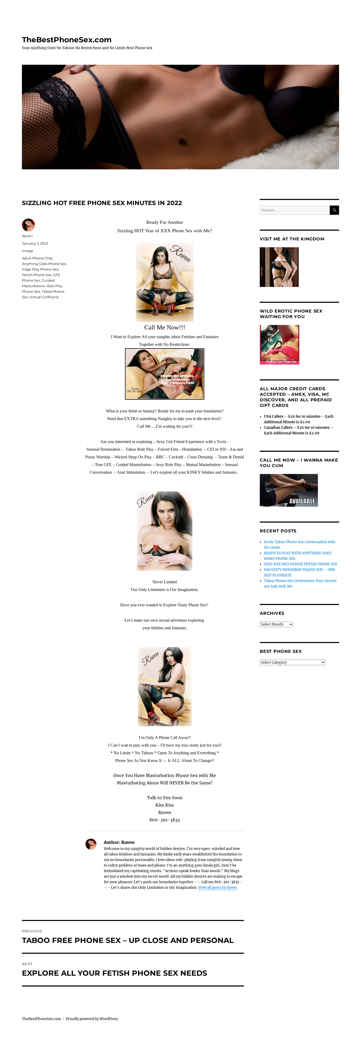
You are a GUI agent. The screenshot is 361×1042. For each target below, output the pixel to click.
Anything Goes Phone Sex (44, 264)
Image (27, 251)
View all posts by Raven (217, 887)
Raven (27, 236)
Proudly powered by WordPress (92, 1019)
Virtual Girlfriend (44, 297)
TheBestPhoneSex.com (67, 39)
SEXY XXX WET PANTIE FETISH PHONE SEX (300, 564)
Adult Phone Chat (37, 258)
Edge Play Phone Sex (40, 269)
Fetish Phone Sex (37, 275)
